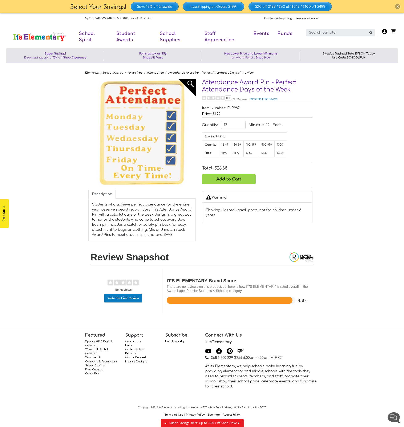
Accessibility (231, 414)
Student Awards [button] (125, 36)
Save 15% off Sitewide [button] (154, 6)
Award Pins (135, 72)
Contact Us (133, 341)
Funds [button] (285, 33)
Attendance (155, 72)
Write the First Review (263, 99)
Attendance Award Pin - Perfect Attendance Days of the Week (211, 72)
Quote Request (135, 357)
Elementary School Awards (104, 72)
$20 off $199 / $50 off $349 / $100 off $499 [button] (290, 6)
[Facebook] (219, 351)
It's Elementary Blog (278, 18)
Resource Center (307, 18)
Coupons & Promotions (101, 361)
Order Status (134, 349)
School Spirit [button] (87, 36)
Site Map (213, 414)
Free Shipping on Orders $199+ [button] (213, 6)
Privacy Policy (195, 414)
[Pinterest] (230, 351)
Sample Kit (92, 357)
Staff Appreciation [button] (220, 36)
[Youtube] (208, 351)
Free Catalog (94, 369)
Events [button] (261, 33)
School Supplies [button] (170, 36)
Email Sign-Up (175, 341)
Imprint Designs (136, 361)
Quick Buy (92, 373)
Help (128, 345)
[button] (397, 6)
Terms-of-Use (174, 414)
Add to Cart (228, 179)
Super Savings (95, 365)
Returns (130, 353)
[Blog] (240, 351)
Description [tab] (102, 194)
